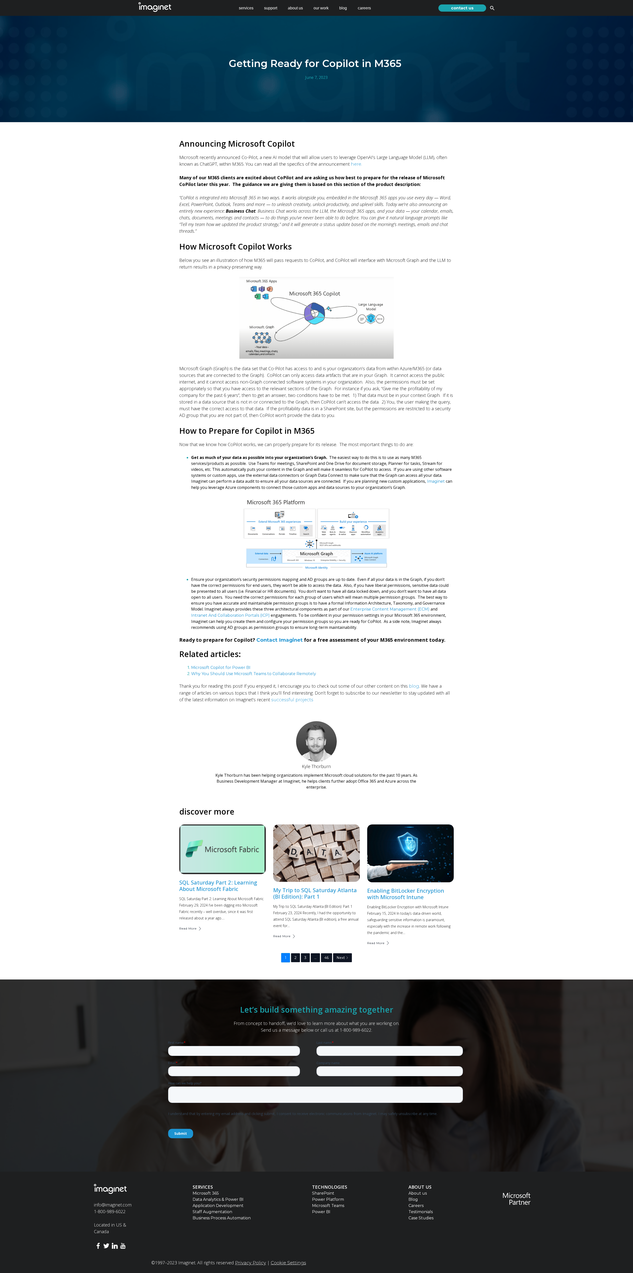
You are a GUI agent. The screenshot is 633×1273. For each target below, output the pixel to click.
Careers (416, 1205)
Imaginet (436, 481)
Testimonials (420, 1211)
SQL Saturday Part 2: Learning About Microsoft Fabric (218, 885)
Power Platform (328, 1199)
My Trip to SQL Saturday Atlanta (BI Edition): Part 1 (315, 893)
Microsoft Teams (328, 1205)
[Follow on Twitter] (106, 1247)
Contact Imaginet (279, 640)
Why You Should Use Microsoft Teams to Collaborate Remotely (253, 673)
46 (326, 957)
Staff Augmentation (212, 1211)
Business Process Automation (222, 1218)
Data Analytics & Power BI (218, 1199)
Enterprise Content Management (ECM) (390, 609)
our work (321, 8)
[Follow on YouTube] (123, 1247)
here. (356, 164)
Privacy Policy (250, 1263)
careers (364, 8)
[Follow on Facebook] (98, 1247)
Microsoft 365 (206, 1193)
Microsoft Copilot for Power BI (220, 667)
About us (417, 1193)
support (270, 8)
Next (341, 957)
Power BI (321, 1211)
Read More (188, 928)
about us (295, 8)
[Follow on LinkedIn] (115, 1247)
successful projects (291, 700)
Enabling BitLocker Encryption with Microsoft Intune (405, 894)
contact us (462, 8)
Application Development (218, 1205)
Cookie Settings (288, 1263)
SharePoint (323, 1193)
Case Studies (420, 1218)
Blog (413, 1199)
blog (343, 8)
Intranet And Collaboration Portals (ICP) (230, 615)
